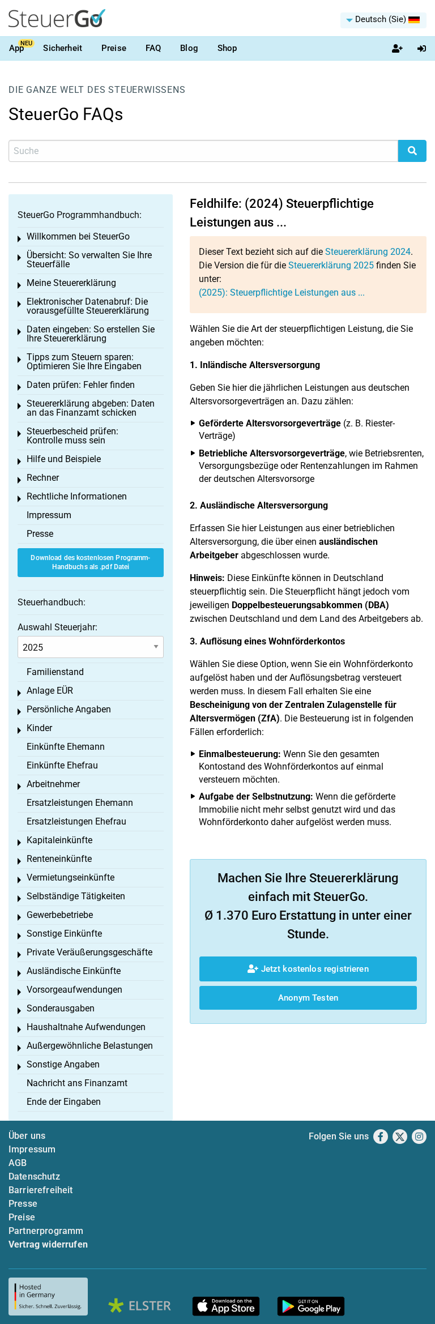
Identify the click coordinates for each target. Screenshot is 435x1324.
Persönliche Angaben (69, 709)
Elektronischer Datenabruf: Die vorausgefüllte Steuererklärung (88, 306)
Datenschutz (34, 1176)
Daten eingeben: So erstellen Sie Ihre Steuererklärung (91, 334)
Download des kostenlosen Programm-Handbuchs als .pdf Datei (90, 562)
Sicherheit (62, 48)
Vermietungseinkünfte (70, 877)
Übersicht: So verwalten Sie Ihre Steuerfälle (89, 260)
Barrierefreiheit (40, 1190)
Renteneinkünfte (59, 858)
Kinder (39, 728)
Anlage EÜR (50, 690)
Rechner (43, 477)
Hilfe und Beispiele (64, 459)
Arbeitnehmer (53, 784)
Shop (227, 48)
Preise (113, 48)
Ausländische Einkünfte (74, 971)
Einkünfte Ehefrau (62, 765)
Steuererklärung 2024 (368, 251)
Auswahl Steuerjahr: (57, 627)
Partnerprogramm (45, 1230)
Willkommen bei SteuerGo (78, 236)
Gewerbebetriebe (60, 914)
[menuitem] (383, 20)
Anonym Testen (308, 998)
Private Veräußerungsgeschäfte (89, 952)
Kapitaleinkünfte (59, 840)
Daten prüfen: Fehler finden (81, 384)
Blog (189, 48)
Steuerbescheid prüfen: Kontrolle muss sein (72, 436)
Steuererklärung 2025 (331, 265)
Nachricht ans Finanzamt (77, 1083)
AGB (17, 1163)
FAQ (153, 48)
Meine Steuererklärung (71, 282)
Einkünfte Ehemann (66, 746)
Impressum (49, 515)
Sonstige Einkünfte (64, 933)
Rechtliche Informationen (77, 496)
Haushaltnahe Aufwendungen (86, 1027)
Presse (40, 533)
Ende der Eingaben (64, 1101)
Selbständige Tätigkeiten (76, 896)
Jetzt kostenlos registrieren (313, 969)
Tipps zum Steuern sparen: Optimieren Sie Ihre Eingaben (84, 361)
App (16, 48)
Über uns (26, 1135)
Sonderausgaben (61, 1008)
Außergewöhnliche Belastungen (90, 1045)
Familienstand (55, 672)
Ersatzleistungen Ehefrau (76, 821)
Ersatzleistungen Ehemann (80, 802)
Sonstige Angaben (63, 1064)
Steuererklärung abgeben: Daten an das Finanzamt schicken (91, 408)
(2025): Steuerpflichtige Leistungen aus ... (282, 292)
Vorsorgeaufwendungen (74, 989)
